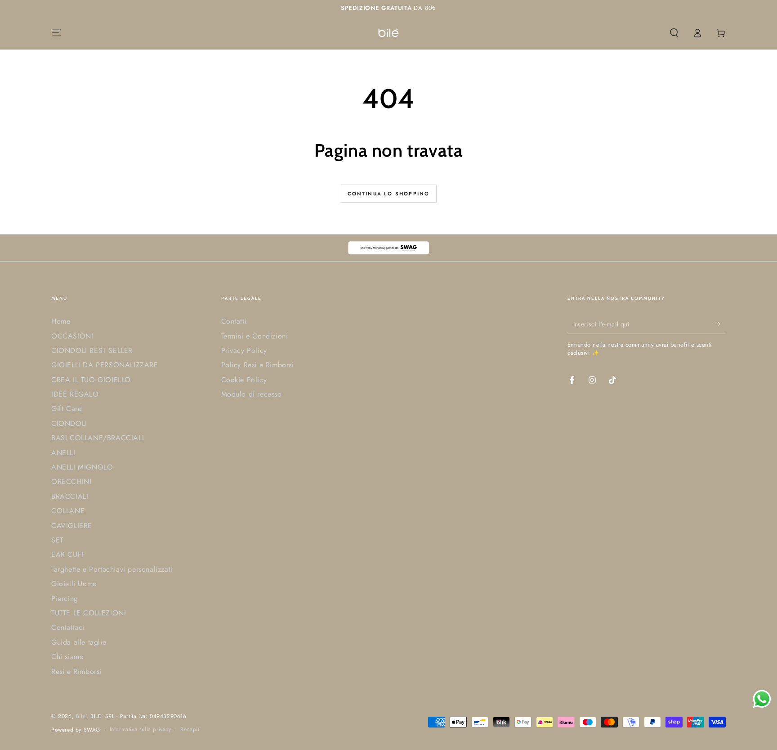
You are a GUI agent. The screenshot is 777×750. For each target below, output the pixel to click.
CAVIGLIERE (71, 525)
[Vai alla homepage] (388, 33)
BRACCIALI (69, 496)
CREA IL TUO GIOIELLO (91, 380)
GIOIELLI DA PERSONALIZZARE (104, 365)
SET (57, 540)
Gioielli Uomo (74, 583)
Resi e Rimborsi (76, 671)
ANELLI (63, 452)
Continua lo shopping (389, 193)
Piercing (64, 598)
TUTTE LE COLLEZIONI (88, 613)
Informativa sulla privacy (140, 729)
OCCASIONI (72, 336)
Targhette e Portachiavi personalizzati (112, 569)
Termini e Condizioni (254, 336)
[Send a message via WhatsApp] (762, 698)
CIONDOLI (69, 423)
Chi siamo (67, 656)
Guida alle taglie (78, 642)
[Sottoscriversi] (720, 324)
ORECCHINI (71, 481)
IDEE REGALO (75, 394)
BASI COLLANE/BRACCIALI (97, 438)
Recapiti (190, 729)
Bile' (81, 716)
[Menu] (56, 33)
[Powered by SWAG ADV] (388, 248)
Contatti (234, 321)
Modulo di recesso (251, 394)
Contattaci (68, 627)
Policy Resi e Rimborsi (257, 365)
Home (60, 321)
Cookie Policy (244, 380)
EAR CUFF (68, 554)
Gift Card (66, 408)
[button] (674, 33)
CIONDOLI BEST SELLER (92, 350)
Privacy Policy (244, 350)
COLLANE (68, 511)
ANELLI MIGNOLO (82, 467)
